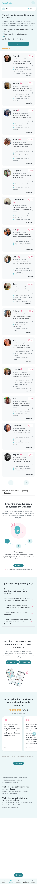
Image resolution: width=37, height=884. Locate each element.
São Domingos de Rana (10, 807)
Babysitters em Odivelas (10, 782)
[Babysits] (7, 3)
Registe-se (18, 566)
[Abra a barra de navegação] (33, 2)
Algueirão (29, 802)
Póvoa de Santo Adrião (9, 793)
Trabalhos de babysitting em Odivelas (14, 777)
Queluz (17, 802)
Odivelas (20, 805)
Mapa (20, 875)
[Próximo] (26, 482)
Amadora (11, 802)
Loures (4, 791)
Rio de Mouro (12, 805)
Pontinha (11, 791)
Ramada (25, 791)
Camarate (18, 791)
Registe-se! (18, 763)
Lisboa (4, 802)
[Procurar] (3, 9)
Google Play (25, 662)
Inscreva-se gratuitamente (18, 44)
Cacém (23, 802)
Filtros (32, 9)
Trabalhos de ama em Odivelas (12, 780)
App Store (13, 662)
